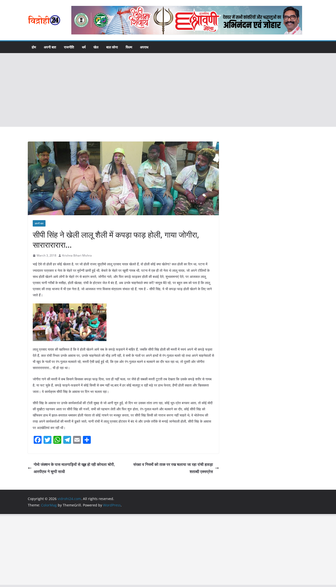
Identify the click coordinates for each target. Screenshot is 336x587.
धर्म (84, 47)
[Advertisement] (168, 90)
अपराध (144, 47)
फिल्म (129, 47)
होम (34, 47)
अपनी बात (50, 47)
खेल (95, 47)
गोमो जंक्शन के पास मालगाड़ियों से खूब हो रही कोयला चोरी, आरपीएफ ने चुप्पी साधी (74, 468)
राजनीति (69, 47)
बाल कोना (112, 47)
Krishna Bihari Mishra (77, 255)
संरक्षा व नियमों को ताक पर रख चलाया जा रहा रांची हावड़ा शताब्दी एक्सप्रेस (173, 468)
